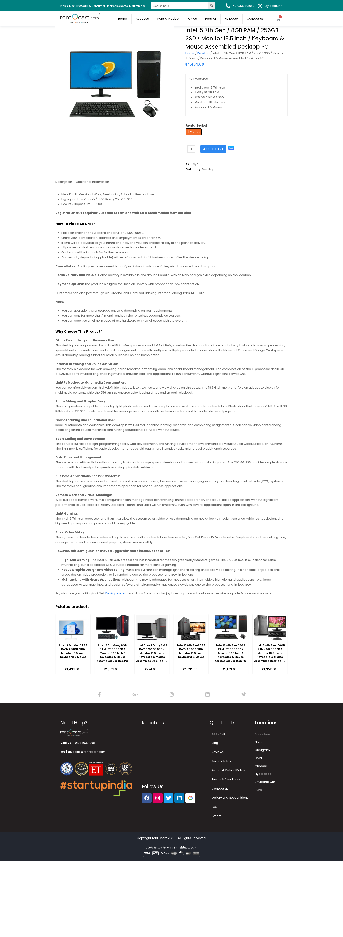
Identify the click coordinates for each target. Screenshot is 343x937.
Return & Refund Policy (228, 770)
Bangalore (262, 734)
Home (122, 18)
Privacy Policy (221, 761)
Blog (215, 743)
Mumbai (261, 766)
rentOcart (159, 838)
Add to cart (213, 149)
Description (63, 182)
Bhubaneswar (265, 782)
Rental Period (196, 125)
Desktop (203, 53)
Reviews (218, 752)
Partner (210, 18)
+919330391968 (84, 743)
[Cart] (278, 18)
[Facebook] (147, 798)
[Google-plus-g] (135, 694)
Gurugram (262, 750)
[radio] (193, 132)
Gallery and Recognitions (230, 797)
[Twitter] (243, 694)
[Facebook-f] (99, 694)
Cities (192, 18)
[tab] (63, 182)
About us (142, 18)
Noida (259, 742)
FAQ (214, 807)
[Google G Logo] (190, 798)
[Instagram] (171, 694)
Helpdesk (231, 18)
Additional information (92, 182)
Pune (258, 790)
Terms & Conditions (226, 779)
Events (216, 816)
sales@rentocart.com (89, 752)
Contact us (255, 18)
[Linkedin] (207, 694)
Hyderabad (263, 774)
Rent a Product (168, 18)
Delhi (258, 758)
